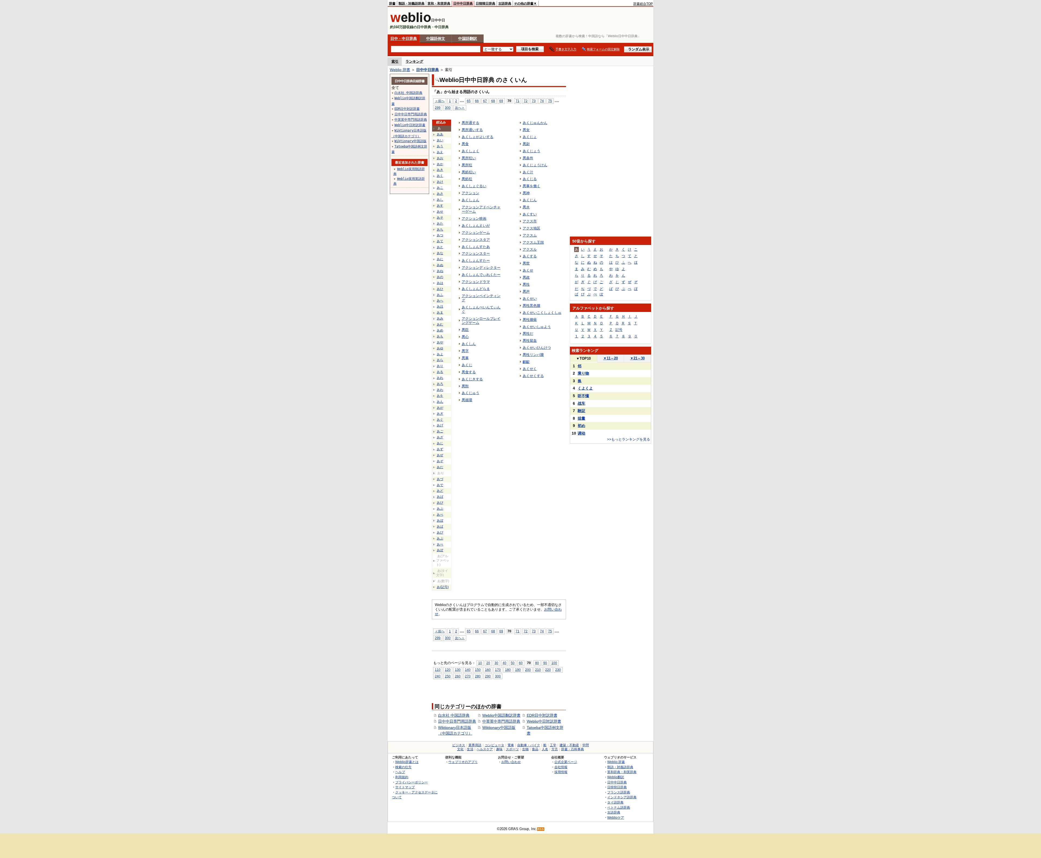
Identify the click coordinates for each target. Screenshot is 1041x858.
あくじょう (531, 151)
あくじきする (472, 379)
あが (440, 408)
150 (478, 669)
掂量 (581, 418)
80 (537, 663)
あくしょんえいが (476, 226)
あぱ (440, 526)
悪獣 (465, 386)
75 (550, 101)
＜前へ (440, 101)
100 (554, 663)
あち (440, 229)
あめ (440, 330)
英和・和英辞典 (439, 3)
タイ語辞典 (615, 802)
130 (458, 669)
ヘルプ (400, 772)
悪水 (526, 207)
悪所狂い (469, 158)
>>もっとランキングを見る (628, 439)
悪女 (526, 130)
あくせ (528, 270)
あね (440, 271)
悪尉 (526, 144)
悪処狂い (469, 172)
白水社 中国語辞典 (454, 715)
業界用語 (474, 745)
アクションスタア (476, 240)
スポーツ (512, 749)
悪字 (465, 351)
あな (440, 253)
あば (440, 497)
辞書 (392, 3)
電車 (510, 745)
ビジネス (458, 745)
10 (480, 663)
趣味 (499, 749)
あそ (440, 217)
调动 (581, 433)
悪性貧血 (530, 341)
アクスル (530, 249)
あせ (440, 211)
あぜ (440, 455)
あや (440, 342)
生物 (525, 749)
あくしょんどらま (476, 289)
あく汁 (528, 172)
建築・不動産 (569, 745)
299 (438, 107)
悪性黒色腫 (531, 306)
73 (534, 101)
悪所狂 (467, 165)
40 (504, 663)
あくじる (530, 179)
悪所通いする (472, 130)
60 (521, 663)
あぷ (440, 538)
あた (440, 223)
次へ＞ (460, 107)
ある (440, 372)
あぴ (440, 532)
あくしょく (470, 151)
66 (477, 101)
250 (448, 676)
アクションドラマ (476, 282)
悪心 (465, 337)
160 (488, 669)
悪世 (526, 263)
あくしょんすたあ (476, 247)
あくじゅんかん (535, 123)
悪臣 (465, 330)
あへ (440, 300)
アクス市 (530, 221)
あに (440, 259)
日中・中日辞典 (403, 38)
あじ (440, 443)
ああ (440, 134)
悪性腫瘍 (530, 320)
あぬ (440, 265)
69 (501, 101)
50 (513, 663)
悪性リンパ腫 (533, 355)
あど (440, 491)
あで (440, 485)
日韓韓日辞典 (485, 3)
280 (478, 676)
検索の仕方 (403, 767)
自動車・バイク (528, 745)
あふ (440, 295)
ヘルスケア (485, 749)
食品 (535, 749)
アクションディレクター (481, 268)
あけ (440, 182)
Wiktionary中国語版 (498, 727)
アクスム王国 (533, 242)
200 (528, 669)
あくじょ (530, 137)
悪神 (526, 193)
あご (440, 431)
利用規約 (401, 777)
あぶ (440, 509)
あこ (440, 188)
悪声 (526, 291)
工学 (553, 745)
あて (440, 241)
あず (440, 449)
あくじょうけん (535, 165)
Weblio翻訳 (615, 777)
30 (496, 663)
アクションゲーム (476, 233)
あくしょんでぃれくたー (481, 275)
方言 (554, 749)
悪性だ (528, 333)
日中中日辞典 (463, 3)
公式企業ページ (565, 762)
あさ (440, 194)
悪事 (465, 358)
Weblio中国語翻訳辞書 (501, 715)
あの (440, 277)
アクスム (530, 235)
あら (440, 360)
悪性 (526, 284)
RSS (541, 829)
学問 (585, 745)
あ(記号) (443, 587)
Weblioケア (615, 817)
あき (440, 170)
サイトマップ (405, 787)
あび (440, 503)
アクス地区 (531, 228)
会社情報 (560, 767)
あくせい (530, 298)
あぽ (440, 550)
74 (542, 101)
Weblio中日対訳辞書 (544, 721)
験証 (581, 411)
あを (440, 396)
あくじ (467, 365)
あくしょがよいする (477, 137)
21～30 (637, 358)
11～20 (610, 358)
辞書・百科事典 (572, 749)
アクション (470, 193)
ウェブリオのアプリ (463, 762)
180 (508, 669)
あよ (440, 354)
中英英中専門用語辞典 (501, 721)
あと (440, 247)
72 (526, 101)
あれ (440, 378)
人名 (545, 749)
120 (448, 669)
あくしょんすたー (476, 261)
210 (538, 669)
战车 (581, 403)
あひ (440, 289)
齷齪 (526, 362)
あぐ (440, 420)
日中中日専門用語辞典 (457, 721)
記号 (618, 330)
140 (468, 669)
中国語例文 (435, 38)
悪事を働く (531, 186)
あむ (440, 324)
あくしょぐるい (474, 186)
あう (440, 146)
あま (440, 312)
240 (438, 676)
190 (518, 669)
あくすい (530, 214)
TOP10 (583, 358)
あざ (440, 437)
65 (469, 101)
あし (440, 200)
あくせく (530, 369)
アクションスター (476, 253)
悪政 (526, 277)
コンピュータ (494, 745)
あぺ (440, 544)
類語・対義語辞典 (412, 3)
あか (440, 164)
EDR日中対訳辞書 (542, 715)
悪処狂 (467, 179)
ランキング (414, 61)
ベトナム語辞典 (618, 807)
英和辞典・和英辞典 (622, 772)
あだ (440, 467)
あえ (440, 152)
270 (468, 676)
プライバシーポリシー (411, 782)
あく (440, 176)
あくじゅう (470, 393)
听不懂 (583, 396)
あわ (440, 390)
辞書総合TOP (643, 4)
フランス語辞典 (618, 792)
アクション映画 (474, 218)
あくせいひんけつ (537, 348)
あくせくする (533, 376)
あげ (440, 425)
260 (458, 676)
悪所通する (470, 123)
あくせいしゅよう (537, 327)
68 (493, 101)
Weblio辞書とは (407, 762)
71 (517, 101)
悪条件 (528, 158)
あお (440, 158)
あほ (440, 306)
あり (440, 366)
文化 (460, 749)
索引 (395, 61)
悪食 (465, 144)
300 (448, 107)
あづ (440, 479)
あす (440, 206)
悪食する (469, 372)
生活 (470, 749)
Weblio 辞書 (400, 70)
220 (548, 669)
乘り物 (583, 373)
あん (440, 402)
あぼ (440, 520)
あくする (530, 256)
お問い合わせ (511, 762)
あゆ (440, 348)
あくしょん (470, 200)
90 (545, 663)
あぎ (440, 414)
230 (558, 669)
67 (485, 101)
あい (440, 140)
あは (440, 283)
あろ (440, 384)
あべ (440, 514)
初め (581, 425)
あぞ (440, 461)
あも (440, 336)
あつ (440, 235)
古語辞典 (504, 3)
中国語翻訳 (467, 38)
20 (488, 663)
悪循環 (467, 400)
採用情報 (560, 772)
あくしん (469, 344)
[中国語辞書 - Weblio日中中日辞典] (410, 21)
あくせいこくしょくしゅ (542, 313)
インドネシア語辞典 (622, 797)
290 (488, 676)
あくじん (530, 200)
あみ (440, 318)
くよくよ (585, 388)
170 (498, 669)
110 (438, 669)
